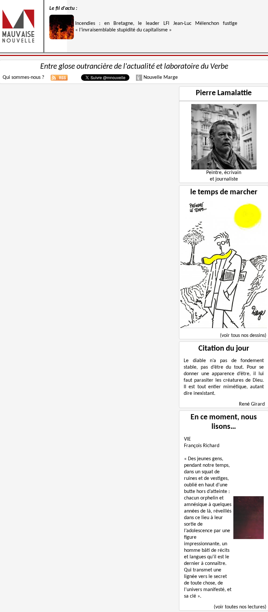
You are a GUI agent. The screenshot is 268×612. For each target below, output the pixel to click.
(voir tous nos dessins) (243, 335)
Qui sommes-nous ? (23, 77)
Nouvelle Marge (160, 77)
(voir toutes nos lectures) (240, 607)
